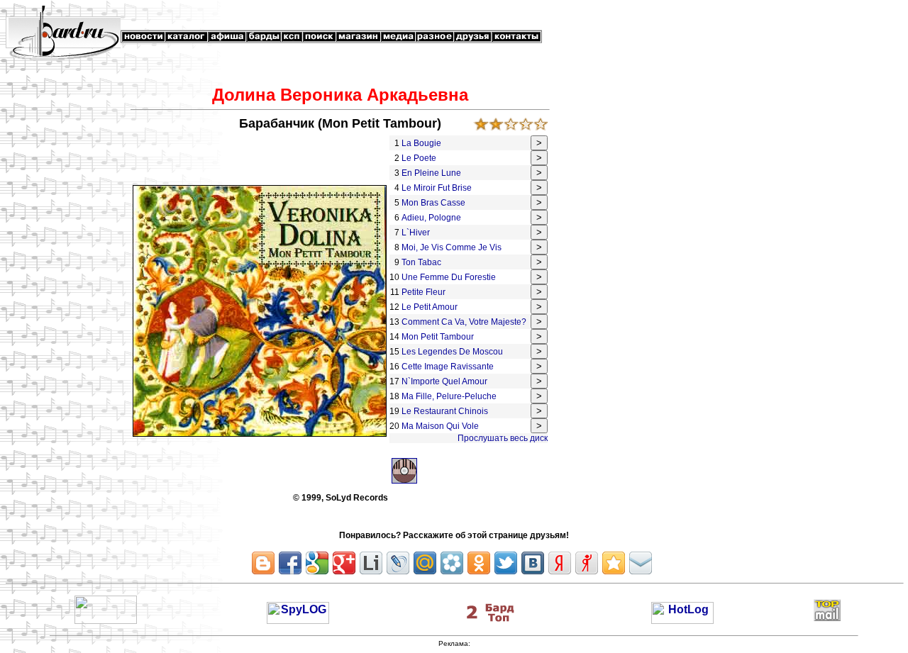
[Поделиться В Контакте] (532, 563)
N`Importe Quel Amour (445, 381)
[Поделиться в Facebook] (290, 563)
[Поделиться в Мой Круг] (452, 563)
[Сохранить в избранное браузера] (613, 563)
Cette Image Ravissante (449, 367)
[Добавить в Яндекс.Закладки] (559, 563)
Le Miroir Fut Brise (438, 188)
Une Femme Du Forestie (450, 277)
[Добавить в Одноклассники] (478, 563)
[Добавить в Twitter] (505, 563)
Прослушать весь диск (503, 438)
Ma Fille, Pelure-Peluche (450, 396)
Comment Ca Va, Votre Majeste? (465, 322)
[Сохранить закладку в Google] (317, 563)
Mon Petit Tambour (439, 337)
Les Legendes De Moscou (453, 352)
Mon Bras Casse (434, 203)
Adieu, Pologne (432, 218)
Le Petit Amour (431, 307)
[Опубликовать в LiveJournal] (398, 563)
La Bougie (422, 143)
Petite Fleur (425, 292)
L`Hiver (417, 233)
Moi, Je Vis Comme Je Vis (453, 247)
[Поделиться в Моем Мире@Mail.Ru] (425, 563)
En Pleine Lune (432, 173)
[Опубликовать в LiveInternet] (371, 563)
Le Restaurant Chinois (446, 411)
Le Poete (420, 158)
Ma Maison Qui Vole (440, 426)
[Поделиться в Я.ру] (586, 563)
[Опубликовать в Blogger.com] (263, 563)
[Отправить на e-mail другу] (640, 563)
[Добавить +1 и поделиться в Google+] (344, 563)
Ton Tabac (422, 262)
